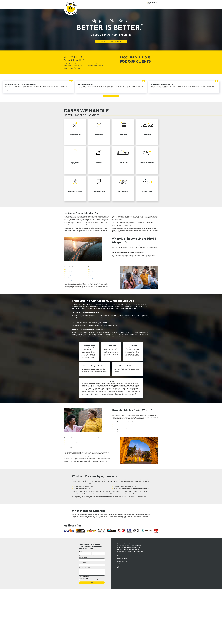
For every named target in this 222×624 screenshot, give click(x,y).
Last (93, 555)
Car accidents (68, 274)
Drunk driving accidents (71, 280)
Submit (91, 582)
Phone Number (83, 557)
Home (118, 6)
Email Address (82, 562)
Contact (156, 6)
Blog (152, 6)
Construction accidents (71, 276)
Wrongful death (93, 278)
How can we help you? (84, 567)
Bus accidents (68, 271)
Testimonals (147, 6)
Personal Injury (128, 6)
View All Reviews (111, 96)
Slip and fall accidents (94, 276)
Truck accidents (93, 274)
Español (122, 6)
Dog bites (67, 278)
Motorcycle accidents (94, 269)
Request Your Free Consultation (111, 41)
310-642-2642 (152, 3)
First (80, 555)
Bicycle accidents (69, 269)
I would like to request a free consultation (90, 579)
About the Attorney (139, 6)
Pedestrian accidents (94, 271)
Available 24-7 (153, 2)
